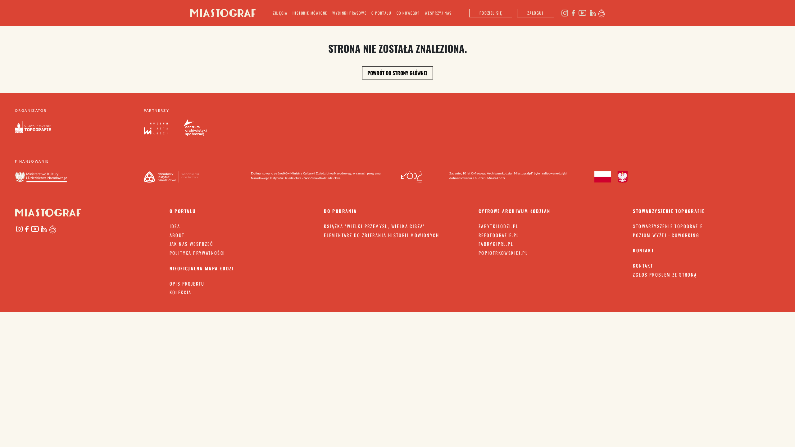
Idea (175, 226)
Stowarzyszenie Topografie (668, 226)
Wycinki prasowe (349, 13)
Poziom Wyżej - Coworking (666, 235)
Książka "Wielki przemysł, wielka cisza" (374, 226)
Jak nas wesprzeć (191, 244)
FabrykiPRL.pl (496, 244)
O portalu (381, 13)
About (177, 235)
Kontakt (643, 265)
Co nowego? (408, 13)
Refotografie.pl (499, 235)
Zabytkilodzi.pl (499, 226)
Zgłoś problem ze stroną (665, 274)
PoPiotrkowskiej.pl (503, 253)
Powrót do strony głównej (397, 73)
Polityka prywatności (197, 253)
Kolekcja (181, 292)
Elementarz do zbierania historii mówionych (381, 235)
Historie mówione (310, 13)
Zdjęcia (280, 13)
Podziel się (490, 13)
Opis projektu (187, 283)
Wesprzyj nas (438, 13)
